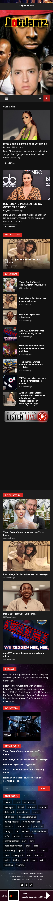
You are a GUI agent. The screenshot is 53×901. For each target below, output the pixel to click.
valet (25, 860)
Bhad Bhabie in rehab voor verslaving (26, 125)
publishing (10, 850)
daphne (42, 807)
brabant (31, 807)
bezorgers (10, 807)
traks (7, 860)
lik (17, 831)
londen (25, 831)
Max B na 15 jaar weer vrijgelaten (10, 317)
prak (28, 845)
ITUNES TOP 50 (16, 879)
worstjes (9, 864)
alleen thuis (29, 802)
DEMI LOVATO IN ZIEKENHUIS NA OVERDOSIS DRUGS (26, 185)
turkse (16, 860)
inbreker (9, 826)
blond (21, 807)
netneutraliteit (12, 840)
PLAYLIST (30, 879)
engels (36, 812)
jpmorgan (38, 826)
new (24, 840)
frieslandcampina (27, 816)
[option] (26, 254)
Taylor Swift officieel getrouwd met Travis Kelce (10, 285)
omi (32, 840)
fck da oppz (10, 816)
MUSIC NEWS (36, 873)
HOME (11, 873)
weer (34, 860)
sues (29, 855)
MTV (7, 836)
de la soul (9, 812)
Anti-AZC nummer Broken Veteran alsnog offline (10, 334)
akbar (17, 802)
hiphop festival (12, 821)
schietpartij (17, 855)
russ (7, 855)
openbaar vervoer (13, 845)
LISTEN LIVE (22, 873)
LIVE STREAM (46, 98)
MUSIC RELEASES (34, 876)
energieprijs (23, 812)
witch (42, 860)
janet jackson (23, 826)
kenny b (8, 831)
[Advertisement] (26, 58)
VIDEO (40, 879)
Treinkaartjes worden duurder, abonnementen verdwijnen (10, 366)
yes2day (20, 864)
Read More (10, 163)
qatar (21, 850)
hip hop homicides (31, 821)
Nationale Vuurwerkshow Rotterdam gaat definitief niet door (10, 350)
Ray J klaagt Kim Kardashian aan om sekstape (10, 301)
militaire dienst (39, 831)
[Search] (40, 98)
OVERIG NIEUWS (17, 876)
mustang (28, 836)
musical (16, 836)
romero (43, 850)
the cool (39, 855)
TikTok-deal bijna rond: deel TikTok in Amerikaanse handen (10, 382)
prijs (36, 845)
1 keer (8, 802)
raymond (31, 850)
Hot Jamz (7, 147)
